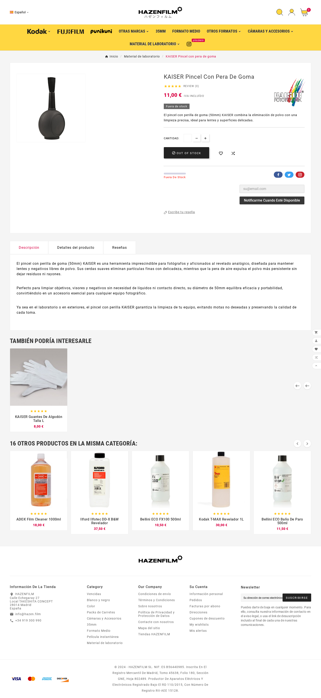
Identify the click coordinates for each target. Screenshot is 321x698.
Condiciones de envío (154, 594)
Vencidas (94, 594)
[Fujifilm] (70, 31)
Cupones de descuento (207, 618)
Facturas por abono (205, 606)
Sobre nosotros (150, 606)
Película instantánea (103, 637)
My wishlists (199, 624)
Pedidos (196, 600)
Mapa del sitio (149, 628)
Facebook (278, 175)
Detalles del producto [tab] (75, 247)
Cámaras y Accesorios (104, 618)
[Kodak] (39, 31)
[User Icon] (291, 12)
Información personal (206, 594)
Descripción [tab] (29, 247)
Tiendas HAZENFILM (154, 634)
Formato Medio (98, 630)
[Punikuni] (101, 31)
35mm (92, 624)
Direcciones (198, 612)
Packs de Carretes (101, 612)
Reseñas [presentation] (119, 247)
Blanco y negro (98, 600)
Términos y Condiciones (156, 600)
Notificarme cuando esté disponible (272, 200)
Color (91, 606)
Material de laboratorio (105, 643)
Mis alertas (198, 630)
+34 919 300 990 (28, 620)
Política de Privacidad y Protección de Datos (156, 614)
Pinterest (300, 175)
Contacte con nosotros (156, 622)
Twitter (289, 175)
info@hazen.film (28, 614)
